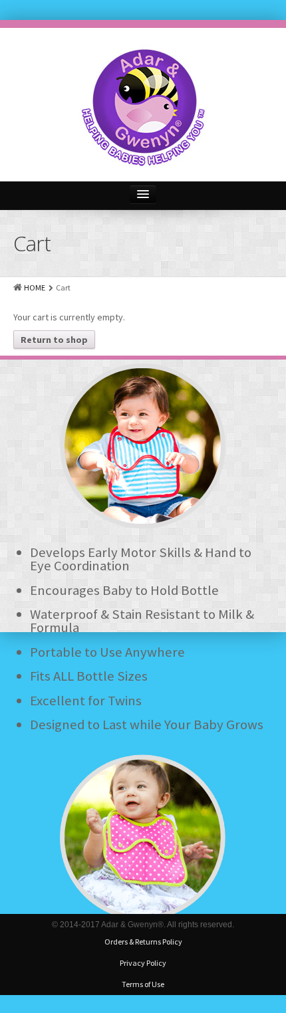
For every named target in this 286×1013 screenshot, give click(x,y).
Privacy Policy (143, 963)
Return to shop (54, 340)
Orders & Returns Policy (143, 942)
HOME (34, 287)
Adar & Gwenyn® (132, 924)
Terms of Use (143, 984)
